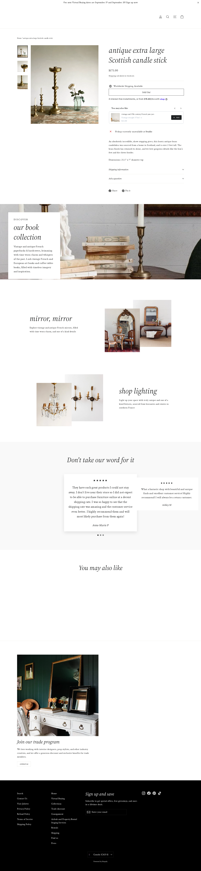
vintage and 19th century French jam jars (137, 114)
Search (20, 793)
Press (53, 843)
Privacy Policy (23, 808)
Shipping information (118, 169)
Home (19, 38)
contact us (24, 764)
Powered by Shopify (100, 861)
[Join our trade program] (57, 695)
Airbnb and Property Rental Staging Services (64, 821)
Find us (54, 838)
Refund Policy (23, 814)
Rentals (54, 827)
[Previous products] (175, 108)
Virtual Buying (58, 798)
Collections (56, 803)
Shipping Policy (24, 824)
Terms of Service (25, 819)
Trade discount (58, 808)
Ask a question (115, 178)
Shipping (112, 76)
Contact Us (22, 798)
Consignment (57, 814)
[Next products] (181, 108)
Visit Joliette (23, 803)
